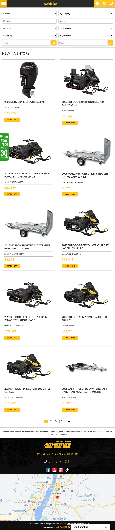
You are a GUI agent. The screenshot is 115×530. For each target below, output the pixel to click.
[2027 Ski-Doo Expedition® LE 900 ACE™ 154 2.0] (86, 80)
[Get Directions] (104, 3)
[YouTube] (54, 470)
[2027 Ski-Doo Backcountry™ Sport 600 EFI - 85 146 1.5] (86, 223)
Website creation (49, 527)
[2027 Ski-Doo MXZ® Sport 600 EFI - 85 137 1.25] (86, 295)
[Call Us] (111, 3)
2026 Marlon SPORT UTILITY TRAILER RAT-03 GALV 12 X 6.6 (85, 175)
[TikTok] (67, 470)
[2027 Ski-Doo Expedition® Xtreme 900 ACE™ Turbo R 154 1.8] (28, 151)
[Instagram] (61, 470)
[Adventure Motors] (50, 3)
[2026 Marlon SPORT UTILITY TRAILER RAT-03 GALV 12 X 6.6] (86, 151)
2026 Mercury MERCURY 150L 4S (24, 101)
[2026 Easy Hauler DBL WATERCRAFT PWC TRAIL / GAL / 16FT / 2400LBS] (86, 367)
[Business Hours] (97, 3)
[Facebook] (48, 470)
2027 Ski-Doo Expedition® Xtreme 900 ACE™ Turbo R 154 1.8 (26, 175)
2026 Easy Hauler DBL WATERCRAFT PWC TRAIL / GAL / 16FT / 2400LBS (84, 390)
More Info (12, 120)
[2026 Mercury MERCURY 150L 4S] (28, 80)
